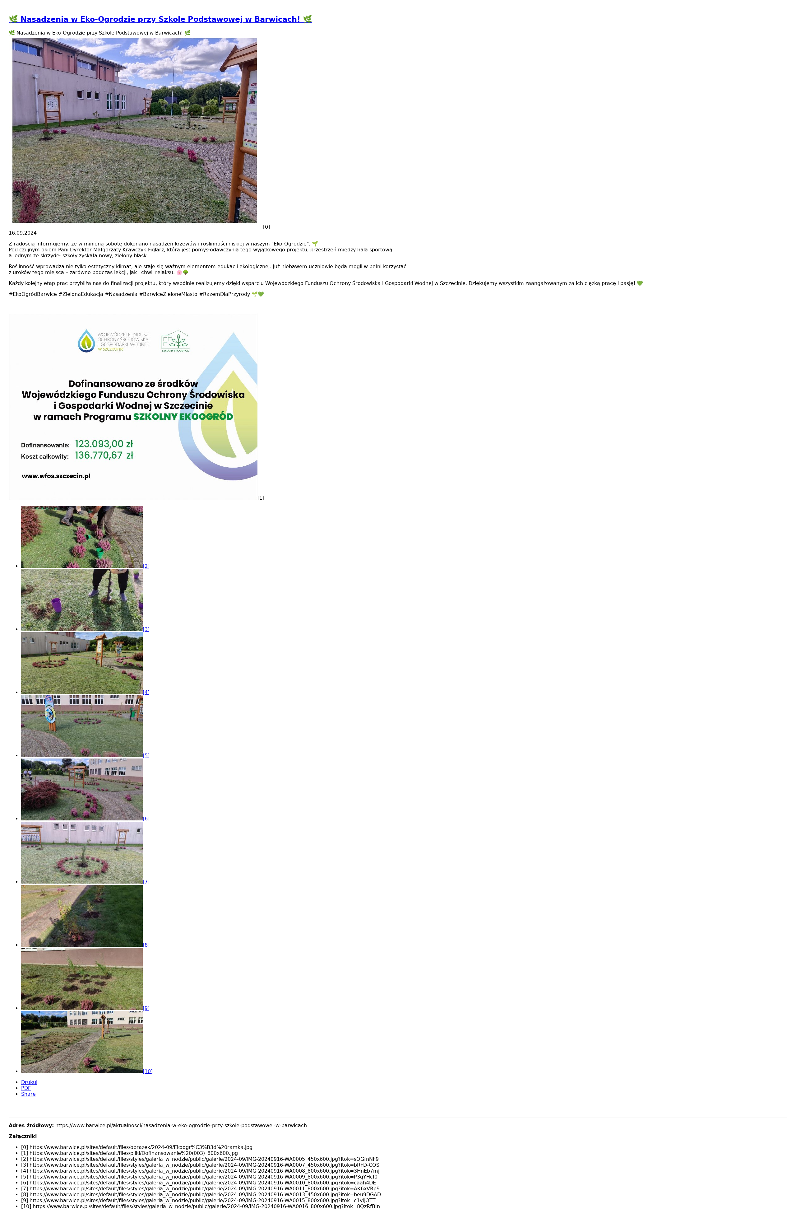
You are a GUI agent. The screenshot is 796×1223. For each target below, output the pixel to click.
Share (28, 1094)
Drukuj (29, 1082)
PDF (26, 1088)
